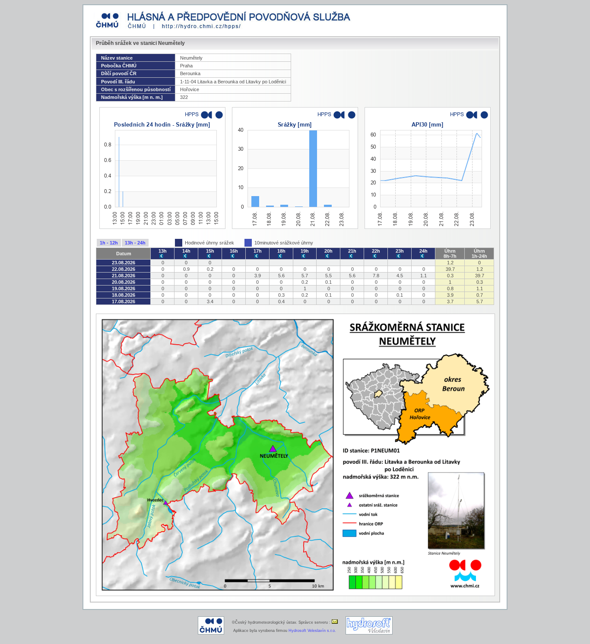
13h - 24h (135, 242)
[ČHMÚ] (211, 633)
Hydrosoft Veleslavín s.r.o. (312, 630)
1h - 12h (109, 242)
